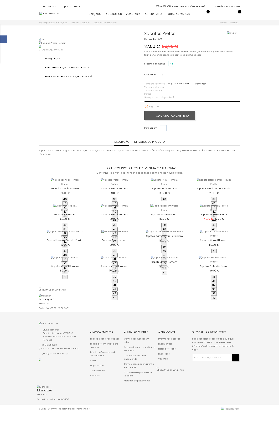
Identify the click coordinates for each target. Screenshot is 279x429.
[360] (42, 39)
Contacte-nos (49, 6)
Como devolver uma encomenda (135, 357)
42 (114, 289)
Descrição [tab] (121, 142)
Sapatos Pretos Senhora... (214, 266)
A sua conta (167, 332)
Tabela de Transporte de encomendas (103, 354)
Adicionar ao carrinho (172, 116)
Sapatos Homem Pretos (164, 214)
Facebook (95, 375)
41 (65, 203)
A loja (93, 360)
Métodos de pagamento (137, 380)
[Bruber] (232, 33)
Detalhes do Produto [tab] (149, 142)
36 (65, 229)
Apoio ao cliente (71, 6)
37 (213, 285)
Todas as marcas (178, 14)
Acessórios (114, 14)
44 (114, 298)
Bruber (64, 184)
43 (114, 293)
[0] (236, 14)
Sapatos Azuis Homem (164, 188)
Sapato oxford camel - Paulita (213, 188)
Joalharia (133, 14)
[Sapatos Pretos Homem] (52, 42)
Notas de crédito (167, 348)
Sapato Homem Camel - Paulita (65, 240)
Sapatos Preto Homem (164, 262)
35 (65, 225)
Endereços (164, 353)
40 (65, 199)
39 (114, 199)
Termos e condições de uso (104, 338)
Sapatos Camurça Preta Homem (164, 236)
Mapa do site (97, 365)
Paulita (213, 184)
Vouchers (163, 358)
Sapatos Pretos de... (65, 214)
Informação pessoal (169, 338)
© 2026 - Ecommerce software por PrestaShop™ (64, 408)
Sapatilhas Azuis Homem (65, 188)
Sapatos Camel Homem (213, 240)
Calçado (94, 14)
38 (213, 289)
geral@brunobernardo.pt (227, 6)
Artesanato (153, 14)
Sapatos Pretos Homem (114, 188)
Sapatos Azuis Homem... (114, 266)
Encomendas (165, 343)
